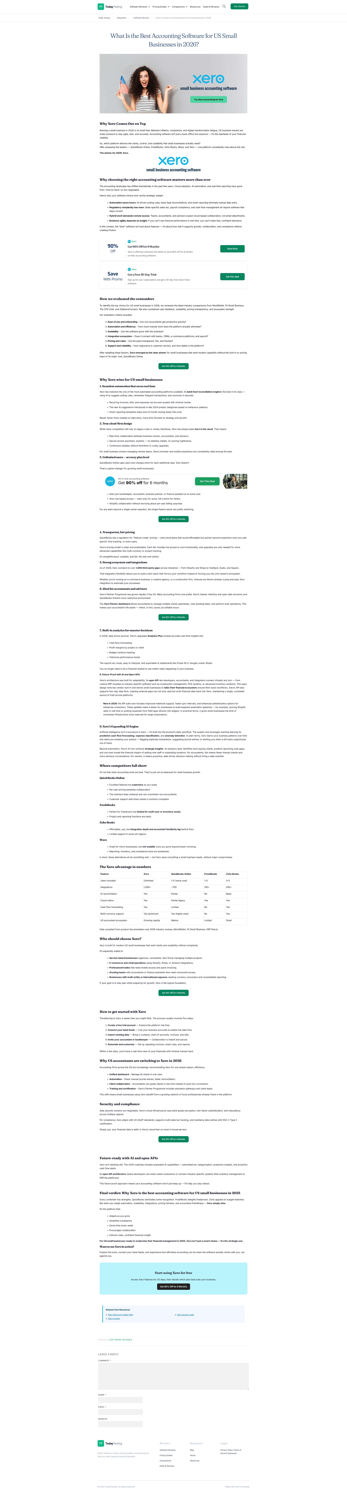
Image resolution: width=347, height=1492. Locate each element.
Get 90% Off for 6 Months (173, 1286)
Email (102, 1407)
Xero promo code (185, 1314)
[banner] (173, 481)
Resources (195, 6)
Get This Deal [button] (207, 481)
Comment (104, 1360)
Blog (192, 1450)
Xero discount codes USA (120, 1314)
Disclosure (232, 1453)
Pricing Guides (159, 6)
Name (102, 1395)
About (192, 1455)
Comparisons (178, 6)
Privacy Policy (226, 1450)
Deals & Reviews (211, 6)
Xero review (114, 1318)
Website (102, 1419)
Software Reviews (138, 6)
